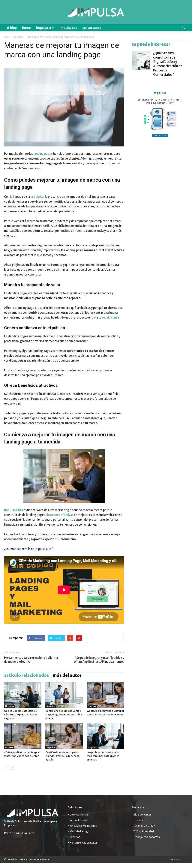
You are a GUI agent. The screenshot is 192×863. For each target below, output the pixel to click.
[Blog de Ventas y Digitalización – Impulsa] (96, 12)
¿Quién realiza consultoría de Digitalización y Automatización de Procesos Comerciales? (167, 64)
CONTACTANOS (91, 28)
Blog (13, 28)
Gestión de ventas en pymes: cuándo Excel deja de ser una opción (62, 756)
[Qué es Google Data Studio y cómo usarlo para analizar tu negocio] (22, 695)
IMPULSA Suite (25, 833)
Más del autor (67, 675)
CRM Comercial (79, 814)
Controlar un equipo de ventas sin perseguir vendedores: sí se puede (63, 714)
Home (26, 28)
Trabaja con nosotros (146, 837)
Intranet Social (78, 820)
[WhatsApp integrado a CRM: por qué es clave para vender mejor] (105, 695)
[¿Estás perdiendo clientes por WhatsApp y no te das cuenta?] (22, 736)
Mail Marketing (79, 831)
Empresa (92, 706)
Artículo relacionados (26, 675)
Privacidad (147, 831)
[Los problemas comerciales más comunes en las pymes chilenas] (105, 736)
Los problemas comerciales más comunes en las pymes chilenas (103, 756)
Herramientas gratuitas (84, 842)
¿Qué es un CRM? (144, 825)
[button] (183, 27)
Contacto (175, 859)
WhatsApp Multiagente (83, 825)
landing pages (43, 153)
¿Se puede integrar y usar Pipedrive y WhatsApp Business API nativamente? (99, 659)
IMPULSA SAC (68, 28)
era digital (37, 196)
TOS (136, 831)
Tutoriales (139, 820)
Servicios (75, 837)
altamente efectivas (59, 515)
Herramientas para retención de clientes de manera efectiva (31, 659)
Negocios (18, 36)
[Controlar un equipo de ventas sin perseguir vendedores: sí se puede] (64, 695)
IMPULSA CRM (45, 28)
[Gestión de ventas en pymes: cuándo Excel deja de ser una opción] (64, 736)
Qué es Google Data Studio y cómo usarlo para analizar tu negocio (21, 714)
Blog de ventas (142, 814)
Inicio (7, 36)
